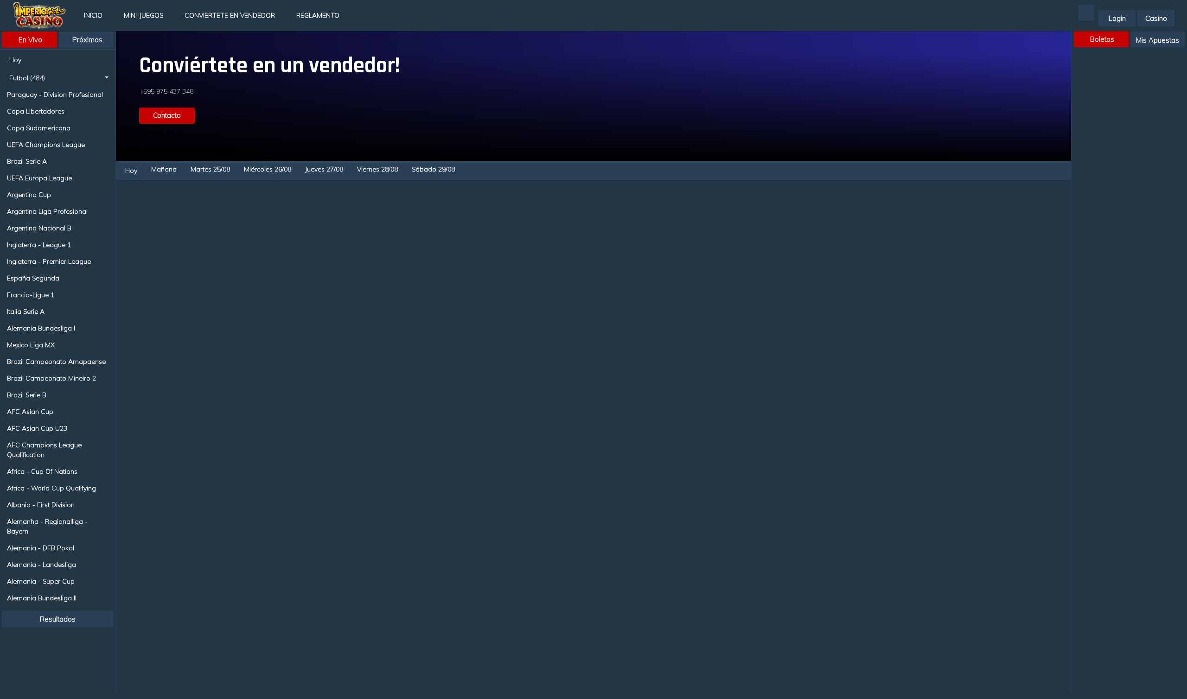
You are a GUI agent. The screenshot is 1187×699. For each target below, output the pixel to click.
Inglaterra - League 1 (39, 245)
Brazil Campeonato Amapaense (56, 361)
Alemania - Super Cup (41, 581)
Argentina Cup (29, 195)
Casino (1156, 18)
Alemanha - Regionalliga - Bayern (47, 526)
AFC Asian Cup (30, 411)
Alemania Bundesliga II (42, 598)
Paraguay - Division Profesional (55, 94)
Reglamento (317, 15)
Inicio (93, 15)
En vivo (30, 39)
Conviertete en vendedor (230, 15)
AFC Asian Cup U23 (37, 428)
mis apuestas (1157, 40)
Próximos (87, 39)
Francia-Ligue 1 (30, 295)
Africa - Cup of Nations (42, 471)
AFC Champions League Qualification (44, 450)
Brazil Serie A (27, 161)
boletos (1102, 39)
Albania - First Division (41, 505)
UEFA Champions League (46, 144)
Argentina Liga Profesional (47, 211)
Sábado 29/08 (433, 169)
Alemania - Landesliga (41, 564)
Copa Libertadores (35, 111)
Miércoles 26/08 (267, 169)
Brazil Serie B (26, 395)
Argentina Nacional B (39, 228)
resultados (58, 619)
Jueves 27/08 (324, 169)
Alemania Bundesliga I (41, 328)
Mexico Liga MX (31, 345)
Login (1117, 18)
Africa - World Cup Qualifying (51, 488)
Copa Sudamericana (38, 128)
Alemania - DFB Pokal (40, 548)
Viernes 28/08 (377, 169)
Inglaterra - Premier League (49, 261)
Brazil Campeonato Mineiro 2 (51, 378)
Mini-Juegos (143, 15)
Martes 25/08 (210, 169)
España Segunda (33, 278)
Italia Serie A (26, 311)
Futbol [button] (27, 78)
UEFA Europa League (39, 178)
